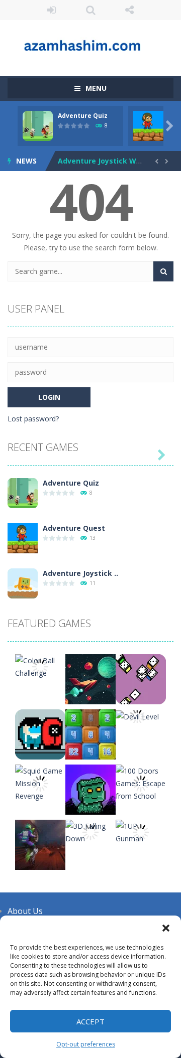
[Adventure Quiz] (23, 492)
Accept (90, 1021)
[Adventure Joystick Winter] (23, 582)
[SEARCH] (163, 271)
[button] (166, 928)
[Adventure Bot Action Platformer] (90, 789)
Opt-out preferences (85, 1044)
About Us (25, 911)
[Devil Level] (137, 715)
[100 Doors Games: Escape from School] (141, 782)
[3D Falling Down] (90, 831)
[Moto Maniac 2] (40, 844)
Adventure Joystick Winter (106, 161)
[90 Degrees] (90, 678)
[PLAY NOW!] (38, 125)
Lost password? (33, 418)
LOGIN (52, 10)
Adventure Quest (74, 528)
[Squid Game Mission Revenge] (40, 782)
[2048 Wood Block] (90, 733)
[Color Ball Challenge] (40, 666)
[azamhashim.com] (90, 43)
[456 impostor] (40, 733)
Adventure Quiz (83, 115)
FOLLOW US (130, 10)
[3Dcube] (141, 678)
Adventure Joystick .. (80, 573)
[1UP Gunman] (141, 831)
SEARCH (90, 10)
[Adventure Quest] (23, 537)
